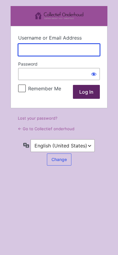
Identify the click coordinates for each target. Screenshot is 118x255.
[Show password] (94, 74)
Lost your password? (37, 118)
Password (28, 63)
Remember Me (44, 89)
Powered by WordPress (59, 16)
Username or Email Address (50, 38)
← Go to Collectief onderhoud (46, 128)
